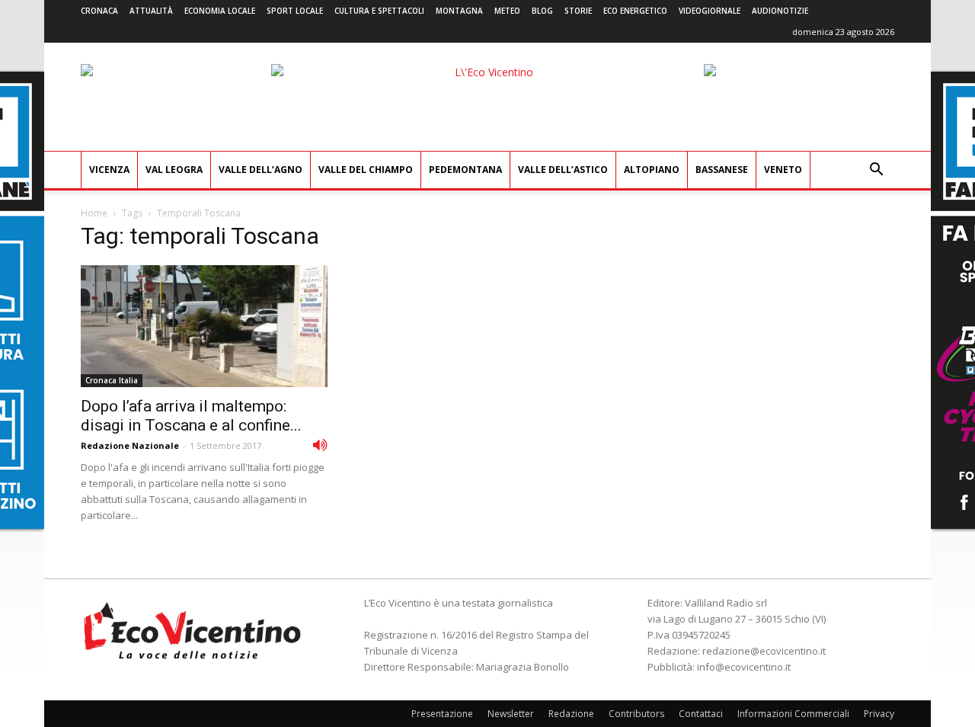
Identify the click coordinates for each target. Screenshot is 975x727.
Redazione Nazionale (130, 445)
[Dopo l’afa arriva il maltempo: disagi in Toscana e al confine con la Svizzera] (204, 326)
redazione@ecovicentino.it (764, 651)
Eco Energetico (635, 10)
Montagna (459, 10)
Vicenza (109, 169)
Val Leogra (174, 169)
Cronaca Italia (111, 380)
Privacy (879, 713)
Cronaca (99, 10)
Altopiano (651, 169)
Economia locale (219, 10)
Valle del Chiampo (365, 169)
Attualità (151, 10)
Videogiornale (709, 10)
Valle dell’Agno (260, 169)
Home (94, 213)
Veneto (783, 169)
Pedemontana (465, 169)
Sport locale (295, 10)
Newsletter (511, 713)
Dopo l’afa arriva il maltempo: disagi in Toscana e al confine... (191, 415)
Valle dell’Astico (563, 169)
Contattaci (701, 713)
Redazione (571, 713)
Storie (578, 10)
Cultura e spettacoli (379, 10)
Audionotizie (780, 10)
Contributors (636, 713)
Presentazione (442, 713)
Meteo (507, 10)
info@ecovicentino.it (744, 667)
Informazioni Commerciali (793, 713)
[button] (876, 171)
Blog (542, 10)
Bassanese (721, 169)
